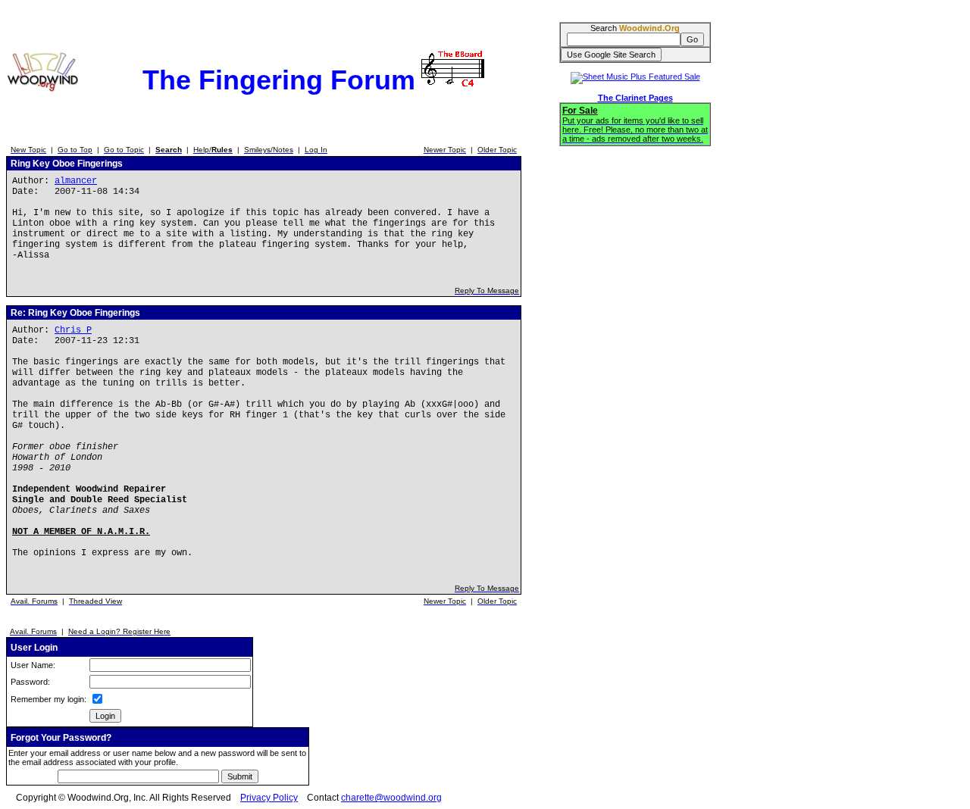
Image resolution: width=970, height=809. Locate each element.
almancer (76, 181)
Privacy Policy (269, 797)
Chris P (73, 330)
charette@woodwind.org (391, 797)
